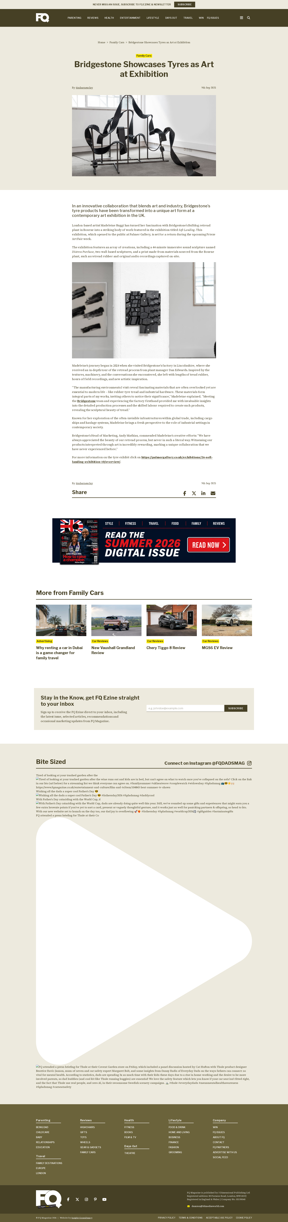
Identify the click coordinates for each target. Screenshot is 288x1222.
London (41, 1173)
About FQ (219, 1137)
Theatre (129, 1153)
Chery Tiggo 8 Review (165, 648)
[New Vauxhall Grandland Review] (116, 620)
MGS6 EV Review (217, 648)
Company (219, 1120)
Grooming (175, 1152)
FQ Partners (221, 1147)
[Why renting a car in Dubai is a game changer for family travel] (61, 620)
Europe (41, 1168)
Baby (39, 1137)
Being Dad (42, 1127)
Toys (83, 1137)
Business (174, 1137)
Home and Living (179, 1132)
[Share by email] (213, 493)
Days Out (171, 17)
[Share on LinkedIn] (203, 493)
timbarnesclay (84, 87)
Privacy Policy (166, 1217)
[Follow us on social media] (68, 1199)
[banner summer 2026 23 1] (144, 543)
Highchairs (87, 1127)
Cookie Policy (244, 1217)
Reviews (92, 17)
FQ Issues (213, 17)
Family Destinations (49, 1163)
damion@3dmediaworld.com (208, 1206)
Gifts (83, 1132)
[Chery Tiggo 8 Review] (171, 620)
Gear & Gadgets (90, 1147)
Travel (188, 17)
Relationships (45, 1142)
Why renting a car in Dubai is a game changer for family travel (59, 653)
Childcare (43, 1132)
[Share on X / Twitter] (194, 493)
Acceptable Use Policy (219, 1217)
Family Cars (144, 55)
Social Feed (220, 1157)
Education (43, 1147)
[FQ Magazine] (42, 18)
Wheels (85, 1142)
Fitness (129, 1127)
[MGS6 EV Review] (227, 620)
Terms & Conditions (191, 1217)
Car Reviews (100, 641)
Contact (218, 1142)
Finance (174, 1142)
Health (109, 17)
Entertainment (130, 17)
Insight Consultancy (82, 1217)
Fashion (174, 1147)
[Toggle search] (248, 18)
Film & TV (130, 1137)
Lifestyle (153, 17)
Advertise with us (225, 1152)
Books (128, 1132)
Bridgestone (86, 401)
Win (201, 17)
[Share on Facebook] (185, 493)
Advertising (44, 641)
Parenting (74, 17)
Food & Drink (177, 1127)
